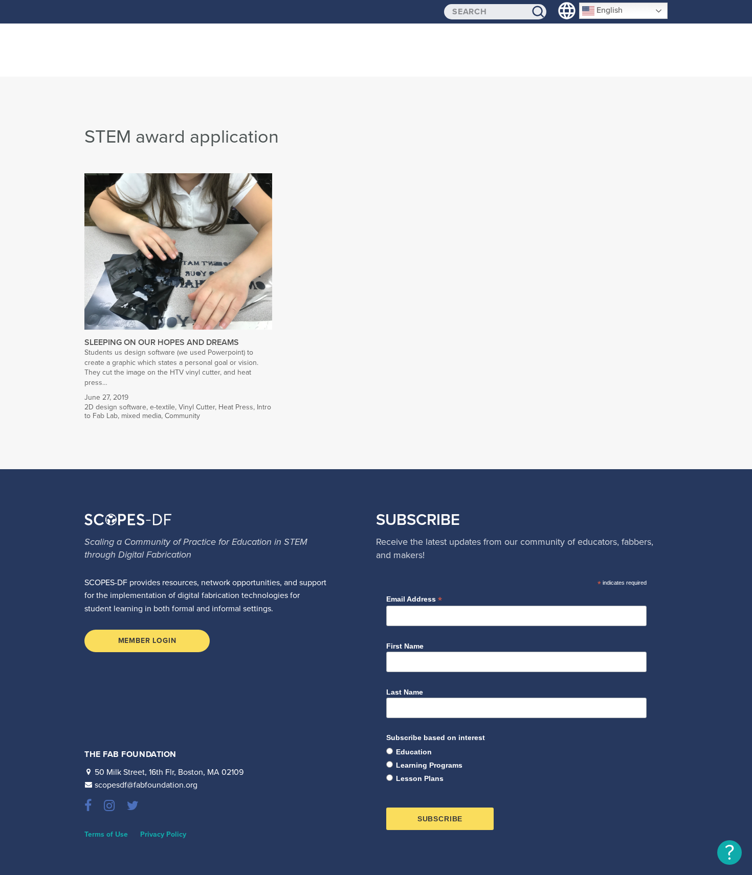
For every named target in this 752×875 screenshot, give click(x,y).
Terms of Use (106, 834)
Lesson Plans (420, 778)
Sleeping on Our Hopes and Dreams (161, 342)
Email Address (414, 599)
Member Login (147, 640)
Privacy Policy (163, 834)
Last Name (404, 692)
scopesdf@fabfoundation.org (146, 785)
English (608, 10)
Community (182, 415)
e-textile (162, 407)
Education (414, 752)
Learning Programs (429, 765)
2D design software (115, 407)
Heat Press (235, 407)
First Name (405, 646)
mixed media (141, 415)
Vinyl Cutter (197, 407)
